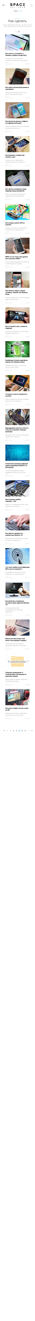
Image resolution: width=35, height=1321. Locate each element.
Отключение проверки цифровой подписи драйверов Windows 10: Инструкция (16, 465)
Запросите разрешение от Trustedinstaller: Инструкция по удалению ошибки (15, 674)
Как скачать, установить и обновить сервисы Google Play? (16, 54)
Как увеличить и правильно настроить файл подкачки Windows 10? (17, 603)
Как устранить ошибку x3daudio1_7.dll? (13, 500)
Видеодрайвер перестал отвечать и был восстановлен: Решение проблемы (17, 430)
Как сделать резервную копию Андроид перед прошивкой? (15, 190)
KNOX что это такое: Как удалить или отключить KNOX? (16, 257)
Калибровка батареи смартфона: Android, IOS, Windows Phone (16, 361)
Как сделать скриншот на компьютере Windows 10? (14, 534)
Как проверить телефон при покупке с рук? (14, 156)
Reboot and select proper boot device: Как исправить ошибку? (16, 639)
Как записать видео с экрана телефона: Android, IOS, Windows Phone (16, 292)
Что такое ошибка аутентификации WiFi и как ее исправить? (17, 568)
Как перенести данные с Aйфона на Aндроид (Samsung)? (16, 122)
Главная (16, 11)
